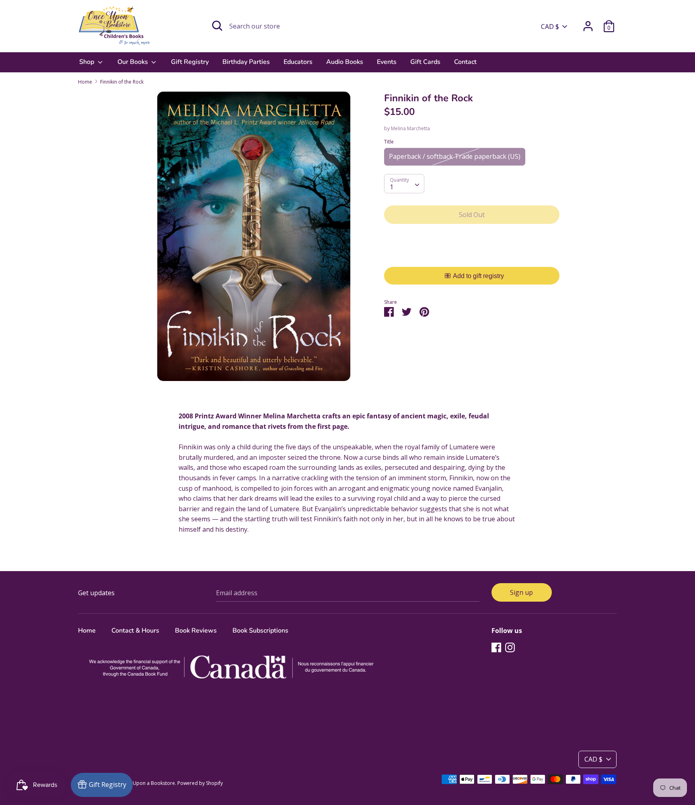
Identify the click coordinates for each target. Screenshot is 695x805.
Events (387, 61)
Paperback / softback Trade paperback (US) (454, 156)
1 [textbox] (391, 186)
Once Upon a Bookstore (147, 783)
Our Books (133, 61)
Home (87, 630)
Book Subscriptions (260, 630)
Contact (465, 61)
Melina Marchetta (410, 128)
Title (389, 141)
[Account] (588, 22)
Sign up (521, 592)
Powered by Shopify (200, 783)
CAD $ (550, 26)
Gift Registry (190, 61)
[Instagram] (510, 647)
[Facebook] (496, 647)
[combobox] (404, 183)
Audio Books (344, 61)
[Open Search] (217, 26)
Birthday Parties (246, 61)
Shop (87, 61)
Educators (298, 61)
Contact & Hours (135, 630)
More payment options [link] (472, 258)
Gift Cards (425, 61)
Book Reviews (196, 630)
